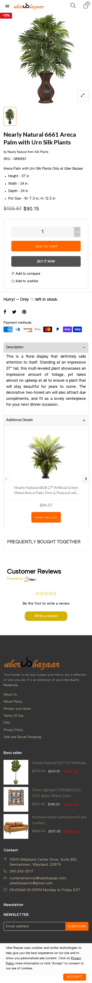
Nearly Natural (17, 152)
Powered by (15, 579)
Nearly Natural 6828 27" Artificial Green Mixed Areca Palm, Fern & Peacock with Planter (46, 491)
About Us (10, 694)
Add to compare (27, 273)
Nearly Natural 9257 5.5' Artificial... (59, 762)
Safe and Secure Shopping (22, 737)
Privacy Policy (13, 730)
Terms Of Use (13, 715)
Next (86, 479)
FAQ (7, 723)
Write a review (46, 616)
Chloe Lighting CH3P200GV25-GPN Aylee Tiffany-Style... (57, 792)
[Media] (82, 95)
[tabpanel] (46, 59)
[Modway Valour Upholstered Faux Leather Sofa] (16, 826)
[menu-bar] (8, 6)
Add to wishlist (26, 281)
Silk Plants (41, 152)
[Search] (73, 6)
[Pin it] (24, 312)
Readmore (11, 685)
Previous (6, 479)
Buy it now (46, 261)
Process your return (17, 708)
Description (14, 347)
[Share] (5, 312)
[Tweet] (14, 312)
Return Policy (13, 701)
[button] (77, 234)
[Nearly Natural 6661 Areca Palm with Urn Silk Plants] (46, 59)
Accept (74, 977)
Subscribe (77, 926)
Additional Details (19, 420)
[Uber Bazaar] (28, 6)
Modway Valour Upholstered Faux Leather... (59, 820)
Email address (17, 926)
